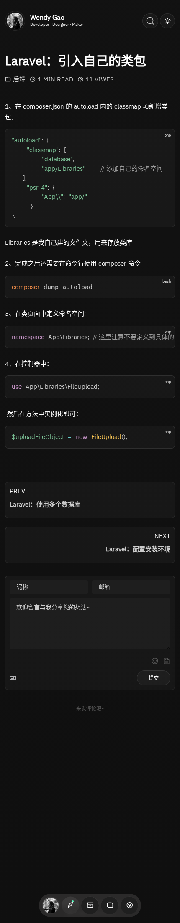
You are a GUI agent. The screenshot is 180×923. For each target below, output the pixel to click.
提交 (154, 678)
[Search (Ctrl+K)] (150, 20)
